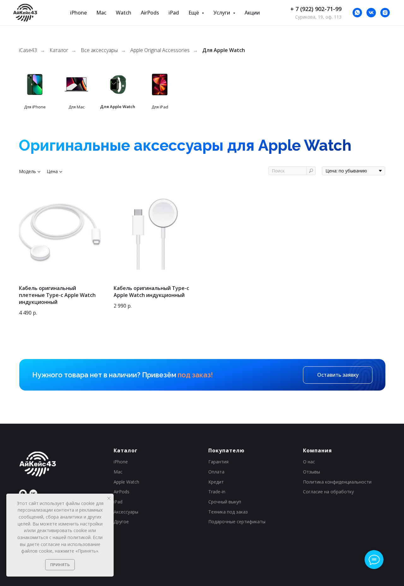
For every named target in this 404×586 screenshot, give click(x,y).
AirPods (150, 12)
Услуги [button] (222, 12)
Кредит (216, 482)
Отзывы (311, 472)
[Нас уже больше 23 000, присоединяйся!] (371, 12)
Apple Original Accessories (160, 50)
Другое (121, 522)
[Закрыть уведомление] (109, 498)
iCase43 (28, 50)
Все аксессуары (99, 50)
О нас (309, 462)
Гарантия (218, 462)
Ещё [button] (194, 12)
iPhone (78, 12)
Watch (123, 12)
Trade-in (216, 492)
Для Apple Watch (223, 50)
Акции (252, 12)
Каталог (59, 50)
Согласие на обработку (328, 492)
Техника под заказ (228, 512)
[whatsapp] (357, 12)
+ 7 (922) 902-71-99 (316, 9)
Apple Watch (126, 482)
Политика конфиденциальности (337, 482)
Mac (101, 12)
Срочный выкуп (224, 502)
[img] (34, 84)
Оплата (216, 472)
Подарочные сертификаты (236, 522)
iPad (174, 12)
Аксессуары (126, 512)
